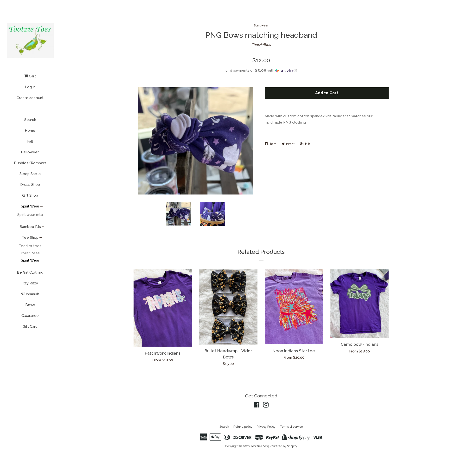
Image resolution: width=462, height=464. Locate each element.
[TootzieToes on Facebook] (257, 406)
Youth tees (30, 253)
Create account (30, 98)
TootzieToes (261, 45)
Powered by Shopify (283, 446)
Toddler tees (30, 246)
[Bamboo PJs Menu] (43, 227)
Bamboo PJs (30, 227)
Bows (30, 305)
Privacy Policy (266, 426)
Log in (30, 87)
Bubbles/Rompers (30, 163)
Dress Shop (30, 184)
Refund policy (242, 426)
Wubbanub (30, 294)
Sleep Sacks (30, 174)
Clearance (30, 316)
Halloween (30, 152)
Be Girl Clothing (30, 272)
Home (30, 130)
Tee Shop (30, 237)
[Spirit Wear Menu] (41, 207)
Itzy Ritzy (30, 283)
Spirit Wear (30, 206)
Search (30, 120)
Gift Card (30, 326)
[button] (261, 70)
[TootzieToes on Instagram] (266, 406)
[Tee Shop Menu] (40, 238)
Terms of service (291, 426)
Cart (32, 76)
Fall (30, 141)
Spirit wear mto (30, 215)
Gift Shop (30, 195)
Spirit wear (261, 25)
